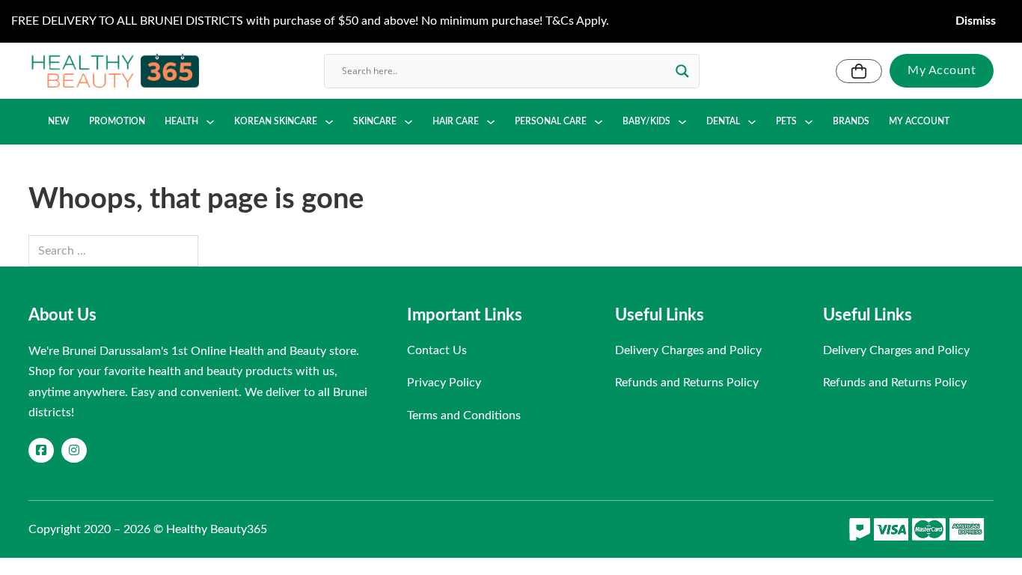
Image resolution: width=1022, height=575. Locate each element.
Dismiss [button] (975, 21)
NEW (59, 121)
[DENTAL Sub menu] (751, 122)
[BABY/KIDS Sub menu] (682, 122)
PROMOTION (117, 121)
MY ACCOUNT (919, 121)
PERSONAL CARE (551, 121)
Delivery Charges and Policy (688, 350)
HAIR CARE (455, 121)
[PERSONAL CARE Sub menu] (598, 122)
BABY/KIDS (646, 121)
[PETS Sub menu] (808, 122)
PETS (786, 121)
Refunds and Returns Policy (687, 383)
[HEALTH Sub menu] (210, 122)
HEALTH (181, 121)
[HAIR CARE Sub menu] (490, 122)
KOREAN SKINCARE (275, 121)
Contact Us (437, 350)
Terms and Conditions (464, 416)
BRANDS (851, 121)
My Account (942, 70)
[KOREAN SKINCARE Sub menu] (329, 122)
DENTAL (723, 121)
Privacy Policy (444, 383)
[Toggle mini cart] (858, 71)
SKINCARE (375, 121)
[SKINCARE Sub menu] (408, 122)
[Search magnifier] (682, 71)
